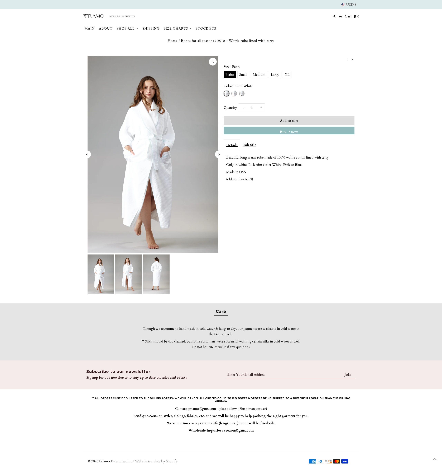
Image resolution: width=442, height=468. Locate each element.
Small (243, 74)
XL (287, 74)
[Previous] (87, 154)
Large (275, 74)
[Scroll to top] (435, 459)
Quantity (230, 107)
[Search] (334, 16)
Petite (229, 74)
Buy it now (289, 131)
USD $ (351, 4)
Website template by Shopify (156, 461)
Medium (259, 74)
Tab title (249, 144)
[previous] (347, 59)
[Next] (219, 154)
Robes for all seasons (197, 40)
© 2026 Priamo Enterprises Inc (110, 461)
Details (232, 145)
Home (173, 40)
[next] (352, 59)
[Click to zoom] (213, 62)
